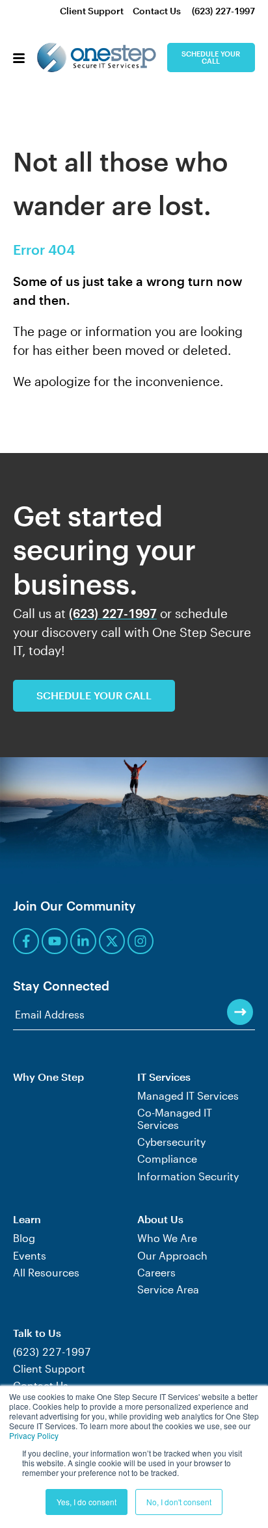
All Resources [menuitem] (46, 1272)
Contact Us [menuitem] (157, 10)
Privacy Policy (34, 1435)
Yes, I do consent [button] (86, 1501)
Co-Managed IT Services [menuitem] (174, 1118)
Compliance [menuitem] (167, 1159)
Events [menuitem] (29, 1256)
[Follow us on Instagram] (140, 941)
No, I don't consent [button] (178, 1501)
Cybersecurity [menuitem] (171, 1142)
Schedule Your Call (210, 57)
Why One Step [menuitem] (48, 1077)
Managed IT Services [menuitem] (188, 1096)
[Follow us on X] (112, 941)
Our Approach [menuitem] (172, 1256)
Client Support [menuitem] (92, 10)
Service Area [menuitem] (168, 1289)
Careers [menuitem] (156, 1272)
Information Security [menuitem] (188, 1176)
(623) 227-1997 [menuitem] (223, 10)
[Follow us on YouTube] (55, 941)
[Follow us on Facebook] (26, 941)
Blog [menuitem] (24, 1238)
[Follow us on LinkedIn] (83, 941)
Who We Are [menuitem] (167, 1238)
